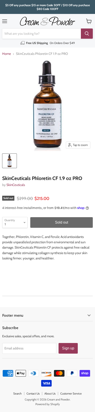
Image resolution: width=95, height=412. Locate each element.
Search (17, 393)
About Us (49, 393)
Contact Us (33, 393)
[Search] (87, 34)
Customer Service (71, 393)
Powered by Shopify (47, 404)
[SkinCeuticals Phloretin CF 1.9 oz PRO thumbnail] (9, 161)
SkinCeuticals (15, 185)
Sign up (68, 348)
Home (6, 54)
